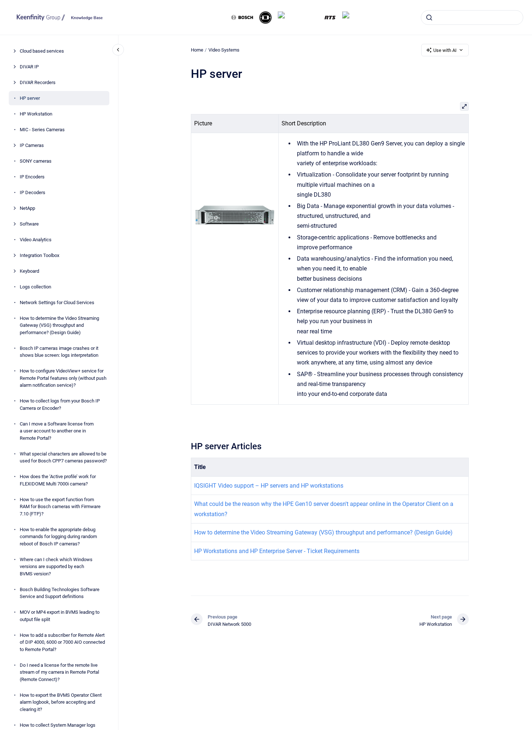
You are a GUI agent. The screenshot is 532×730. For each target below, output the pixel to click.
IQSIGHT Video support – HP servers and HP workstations (268, 485)
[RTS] (330, 17)
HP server (30, 98)
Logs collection (35, 287)
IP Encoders (32, 176)
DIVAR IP (29, 66)
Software (29, 224)
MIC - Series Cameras (42, 129)
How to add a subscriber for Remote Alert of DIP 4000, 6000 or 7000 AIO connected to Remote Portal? (62, 642)
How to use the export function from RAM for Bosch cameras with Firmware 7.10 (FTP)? (60, 507)
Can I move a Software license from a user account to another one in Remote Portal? (57, 431)
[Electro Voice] (298, 17)
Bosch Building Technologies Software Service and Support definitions (59, 593)
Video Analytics (36, 239)
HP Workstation (36, 114)
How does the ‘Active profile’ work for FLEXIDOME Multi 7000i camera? (58, 480)
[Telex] (352, 17)
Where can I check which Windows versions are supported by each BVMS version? (56, 566)
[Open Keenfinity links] (520, 41)
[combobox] (472, 17)
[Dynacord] (265, 17)
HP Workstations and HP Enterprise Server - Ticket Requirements (276, 551)
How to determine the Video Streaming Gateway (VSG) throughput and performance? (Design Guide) (59, 325)
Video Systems (223, 50)
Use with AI (445, 50)
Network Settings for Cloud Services (57, 302)
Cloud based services (42, 51)
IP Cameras (32, 145)
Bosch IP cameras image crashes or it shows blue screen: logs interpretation (59, 351)
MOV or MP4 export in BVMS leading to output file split (59, 615)
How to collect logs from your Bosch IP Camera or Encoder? (60, 404)
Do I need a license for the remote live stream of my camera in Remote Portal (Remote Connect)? (59, 672)
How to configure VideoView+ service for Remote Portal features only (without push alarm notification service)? (63, 378)
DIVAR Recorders (38, 82)
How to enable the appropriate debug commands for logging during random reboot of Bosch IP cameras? (58, 536)
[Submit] (429, 17)
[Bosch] (242, 17)
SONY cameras (36, 161)
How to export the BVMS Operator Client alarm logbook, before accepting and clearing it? (61, 702)
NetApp (27, 208)
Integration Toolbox (39, 255)
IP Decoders (32, 192)
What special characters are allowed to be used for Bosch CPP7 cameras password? (63, 457)
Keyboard (29, 271)
